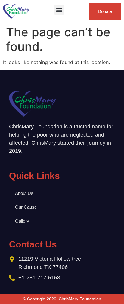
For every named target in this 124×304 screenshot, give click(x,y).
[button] (59, 10)
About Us (24, 193)
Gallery (22, 220)
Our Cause (26, 207)
